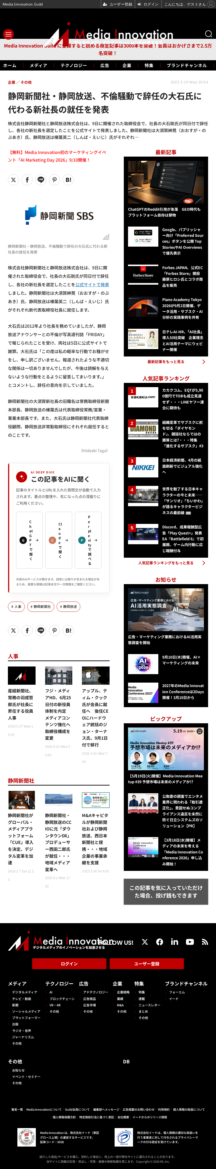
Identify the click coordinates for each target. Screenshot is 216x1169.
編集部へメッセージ (106, 1109)
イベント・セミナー (26, 1076)
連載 (142, 998)
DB (126, 1061)
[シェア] (27, 179)
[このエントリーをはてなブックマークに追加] (68, 179)
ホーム (10, 65)
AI (51, 992)
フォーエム (177, 992)
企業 (126, 65)
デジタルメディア (24, 992)
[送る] (40, 179)
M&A (120, 1005)
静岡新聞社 (42, 606)
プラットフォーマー (26, 1017)
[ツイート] (13, 179)
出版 (15, 1024)
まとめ (143, 1011)
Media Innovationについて (44, 1109)
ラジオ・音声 (21, 1030)
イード (174, 998)
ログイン (69, 963)
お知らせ (18, 1070)
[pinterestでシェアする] (54, 179)
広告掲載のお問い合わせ (139, 1109)
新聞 (15, 1005)
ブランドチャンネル (187, 65)
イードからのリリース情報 (149, 1117)
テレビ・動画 (21, 998)
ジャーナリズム (23, 1037)
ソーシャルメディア (26, 1011)
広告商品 (89, 998)
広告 (104, 65)
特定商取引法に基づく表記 (96, 1117)
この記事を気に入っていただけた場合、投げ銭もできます (166, 891)
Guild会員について (77, 1109)
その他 (17, 1043)
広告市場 (89, 1005)
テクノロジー (74, 65)
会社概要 (123, 1117)
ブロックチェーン (62, 998)
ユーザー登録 (146, 963)
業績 (120, 998)
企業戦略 (123, 992)
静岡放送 (70, 606)
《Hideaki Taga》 (94, 450)
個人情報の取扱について (189, 1109)
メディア (38, 65)
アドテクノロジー (95, 992)
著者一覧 (17, 1109)
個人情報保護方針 (64, 1117)
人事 (17, 606)
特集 (149, 65)
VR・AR (55, 1005)
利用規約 (164, 1109)
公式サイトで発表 (92, 284)
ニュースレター (149, 1005)
